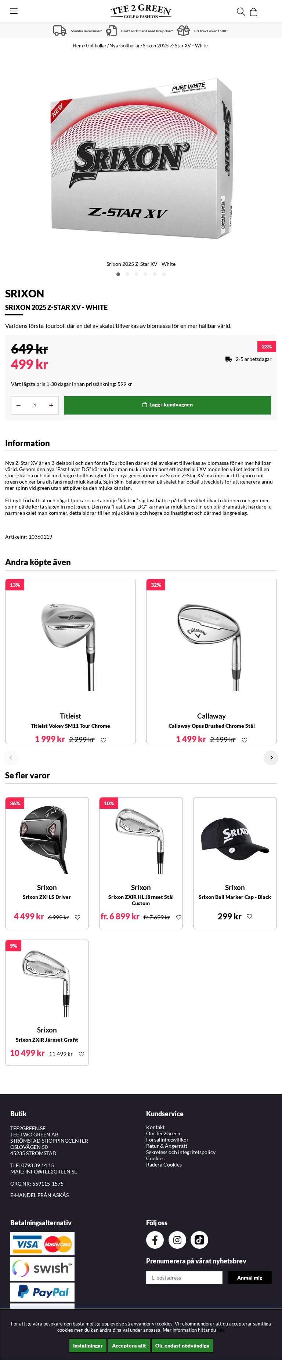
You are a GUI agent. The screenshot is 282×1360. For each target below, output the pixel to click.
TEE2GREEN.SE (28, 1128)
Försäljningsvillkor (167, 1139)
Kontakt (155, 1127)
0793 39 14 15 (37, 1165)
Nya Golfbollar (124, 45)
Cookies (155, 1158)
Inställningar (88, 1345)
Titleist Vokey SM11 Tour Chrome (70, 726)
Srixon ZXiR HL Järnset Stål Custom (141, 900)
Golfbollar (96, 45)
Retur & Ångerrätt (166, 1146)
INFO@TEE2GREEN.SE (51, 1171)
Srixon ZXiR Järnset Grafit (47, 1040)
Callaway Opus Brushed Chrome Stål (212, 726)
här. (221, 1330)
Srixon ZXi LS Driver (47, 897)
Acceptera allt (129, 1345)
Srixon (24, 293)
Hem (78, 45)
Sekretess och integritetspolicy (181, 1152)
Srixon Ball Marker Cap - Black (235, 897)
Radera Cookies (164, 1164)
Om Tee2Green (163, 1133)
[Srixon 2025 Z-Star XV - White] (118, 274)
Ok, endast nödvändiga (182, 1345)
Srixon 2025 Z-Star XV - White (175, 45)
